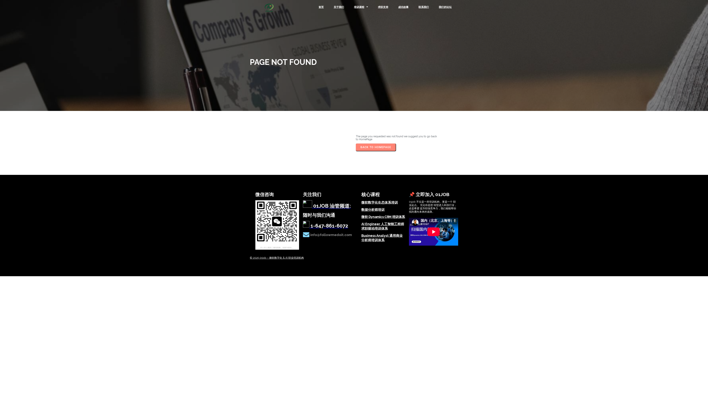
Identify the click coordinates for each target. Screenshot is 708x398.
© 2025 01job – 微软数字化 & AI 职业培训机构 (277, 257)
